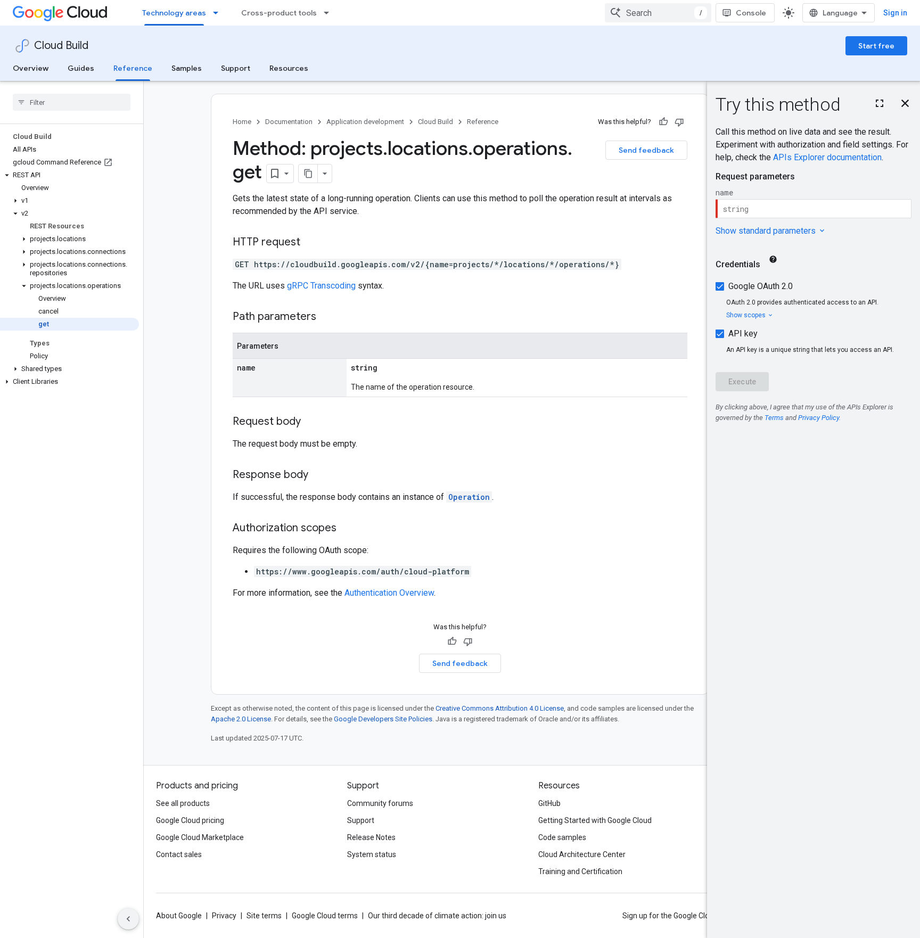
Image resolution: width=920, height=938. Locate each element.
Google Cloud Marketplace (200, 837)
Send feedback (646, 150)
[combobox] (658, 12)
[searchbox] (71, 102)
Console (751, 13)
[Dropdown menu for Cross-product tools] (329, 13)
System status (371, 854)
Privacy (224, 915)
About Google (179, 915)
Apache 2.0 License (241, 719)
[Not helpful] (679, 122)
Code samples (562, 837)
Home (242, 122)
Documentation (289, 122)
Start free (876, 46)
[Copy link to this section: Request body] (311, 422)
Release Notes (371, 837)
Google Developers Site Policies (383, 719)
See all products (183, 803)
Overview (30, 68)
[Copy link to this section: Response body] (319, 475)
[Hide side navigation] (128, 918)
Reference (132, 68)
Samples (186, 68)
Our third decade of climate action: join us (437, 915)
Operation (469, 497)
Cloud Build (61, 45)
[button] (69, 175)
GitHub (549, 803)
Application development (365, 122)
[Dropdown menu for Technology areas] (219, 13)
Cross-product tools (279, 13)
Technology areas (174, 13)
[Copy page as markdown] (308, 173)
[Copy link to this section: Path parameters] (327, 317)
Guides (81, 68)
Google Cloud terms (325, 915)
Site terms (264, 915)
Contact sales (179, 854)
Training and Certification (580, 871)
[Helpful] (663, 122)
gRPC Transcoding (321, 286)
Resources (288, 68)
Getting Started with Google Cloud (595, 820)
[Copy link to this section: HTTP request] (311, 242)
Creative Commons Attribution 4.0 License (500, 708)
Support (235, 68)
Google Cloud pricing (190, 820)
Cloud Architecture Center (582, 854)
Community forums (380, 803)
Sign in (895, 13)
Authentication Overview (389, 593)
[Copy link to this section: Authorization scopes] (347, 528)
